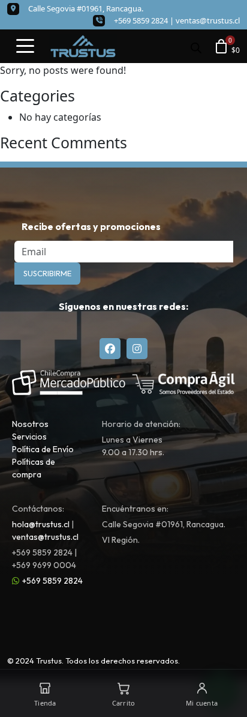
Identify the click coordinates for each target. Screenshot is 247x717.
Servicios (29, 436)
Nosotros (30, 424)
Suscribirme (47, 273)
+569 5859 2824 (52, 580)
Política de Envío (43, 449)
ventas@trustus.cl (208, 20)
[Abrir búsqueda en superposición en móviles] (196, 46)
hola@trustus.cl (41, 524)
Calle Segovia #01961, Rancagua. (85, 8)
